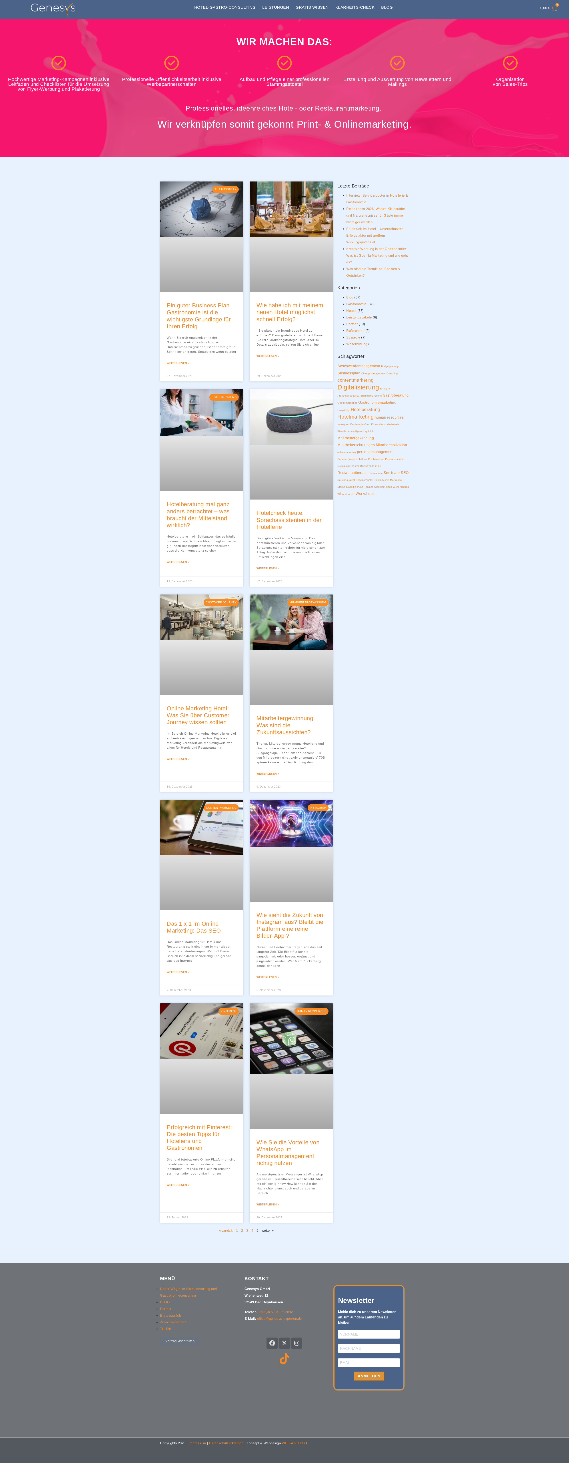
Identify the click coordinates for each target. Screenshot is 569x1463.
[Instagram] (296, 1343)
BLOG (165, 1302)
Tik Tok (165, 1329)
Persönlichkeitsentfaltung (352, 459)
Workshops (365, 494)
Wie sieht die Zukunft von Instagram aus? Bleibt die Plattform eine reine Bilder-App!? (289, 925)
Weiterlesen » (178, 363)
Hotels (351, 310)
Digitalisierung (358, 387)
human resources (389, 417)
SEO (405, 473)
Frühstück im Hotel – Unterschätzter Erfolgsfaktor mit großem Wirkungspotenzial (374, 235)
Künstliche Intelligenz (349, 431)
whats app (346, 494)
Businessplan (348, 373)
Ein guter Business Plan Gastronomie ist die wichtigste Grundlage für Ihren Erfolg (199, 316)
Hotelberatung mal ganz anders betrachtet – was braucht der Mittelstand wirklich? (198, 514)
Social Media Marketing (388, 480)
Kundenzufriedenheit (387, 424)
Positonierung (376, 459)
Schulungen (376, 473)
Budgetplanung (390, 366)
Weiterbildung (356, 344)
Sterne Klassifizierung (350, 487)
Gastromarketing (347, 402)
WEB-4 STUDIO (294, 1443)
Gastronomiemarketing (377, 402)
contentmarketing (355, 380)
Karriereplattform (360, 424)
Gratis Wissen (312, 7)
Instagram (343, 424)
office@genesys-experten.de (279, 1318)
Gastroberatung (396, 395)
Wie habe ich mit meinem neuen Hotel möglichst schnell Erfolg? (289, 312)
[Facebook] (272, 1343)
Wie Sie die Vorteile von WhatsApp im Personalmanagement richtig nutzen (287, 1153)
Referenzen (355, 330)
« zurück (226, 1230)
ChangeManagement (373, 373)
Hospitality (343, 410)
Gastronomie (356, 304)
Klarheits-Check (355, 7)
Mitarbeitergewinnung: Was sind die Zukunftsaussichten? (285, 725)
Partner (352, 324)
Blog (387, 7)
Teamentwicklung (374, 487)
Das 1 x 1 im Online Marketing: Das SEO (194, 927)
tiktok (389, 487)
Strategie (353, 337)
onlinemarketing (346, 452)
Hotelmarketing (355, 417)
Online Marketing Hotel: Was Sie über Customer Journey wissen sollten (198, 715)
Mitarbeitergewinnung (355, 438)
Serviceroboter (364, 480)
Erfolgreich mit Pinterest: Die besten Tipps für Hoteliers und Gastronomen (199, 1137)
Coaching (392, 373)
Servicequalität (346, 480)
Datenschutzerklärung (226, 1443)
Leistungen (275, 7)
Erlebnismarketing (371, 395)
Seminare (392, 473)
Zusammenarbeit (173, 1322)
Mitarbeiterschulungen (356, 445)
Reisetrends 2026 (370, 466)
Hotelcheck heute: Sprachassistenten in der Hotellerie (289, 520)
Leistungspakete (359, 317)
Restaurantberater (352, 473)
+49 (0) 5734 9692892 (276, 1312)
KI (372, 424)
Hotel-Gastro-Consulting (225, 7)
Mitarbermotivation (391, 445)
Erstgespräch (170, 1315)
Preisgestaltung (394, 459)
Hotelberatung (365, 409)
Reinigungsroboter (348, 466)
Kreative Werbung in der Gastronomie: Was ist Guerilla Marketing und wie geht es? (377, 255)
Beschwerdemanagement (358, 366)
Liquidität (368, 431)
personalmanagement (375, 452)
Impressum (197, 1443)
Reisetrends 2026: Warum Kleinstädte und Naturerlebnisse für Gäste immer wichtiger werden (375, 215)
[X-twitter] (284, 1343)
